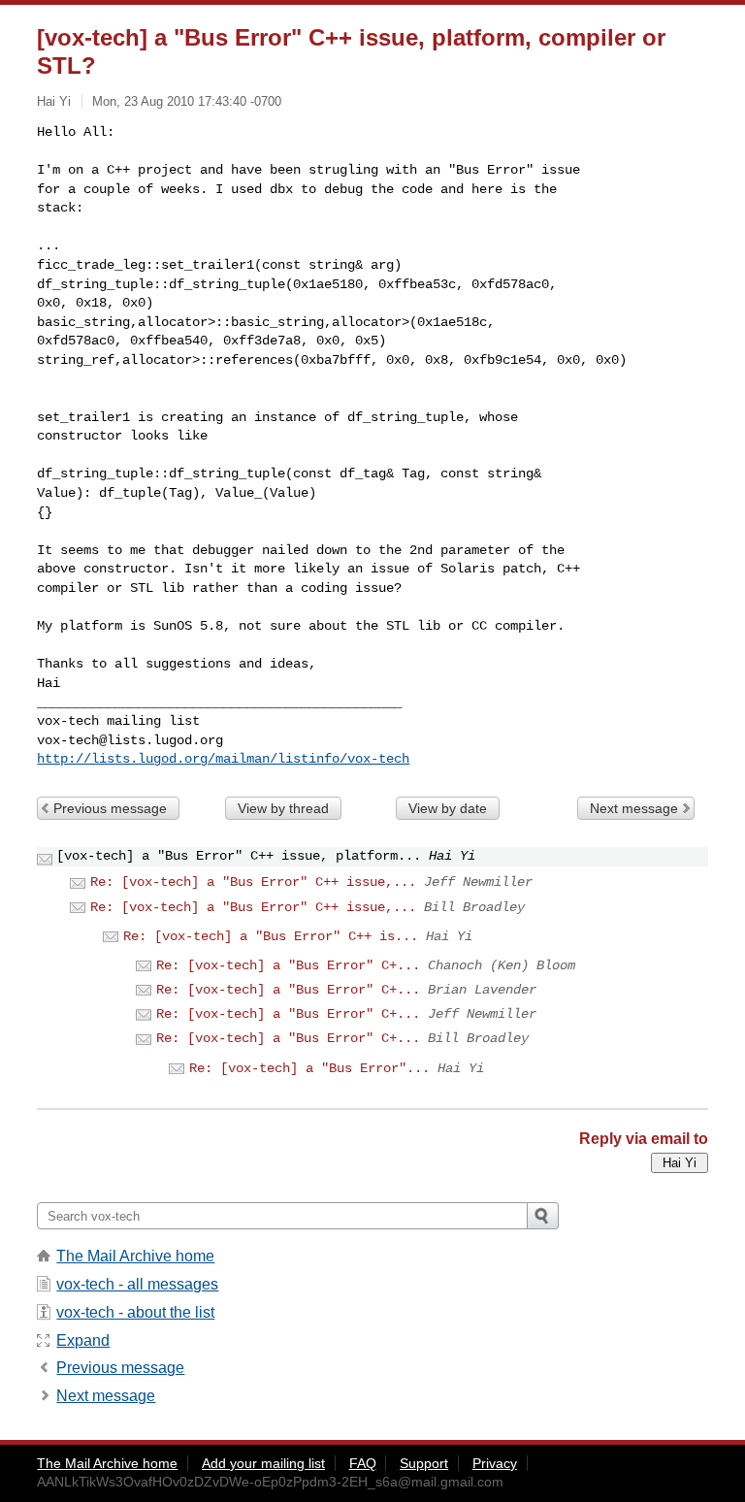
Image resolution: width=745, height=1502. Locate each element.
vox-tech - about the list (135, 1312)
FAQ (362, 1463)
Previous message (110, 808)
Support (424, 1463)
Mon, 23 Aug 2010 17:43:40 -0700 (186, 101)
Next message (634, 808)
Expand (83, 1340)
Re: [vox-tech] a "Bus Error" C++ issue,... (253, 882)
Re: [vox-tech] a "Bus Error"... (309, 1068)
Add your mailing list (263, 1463)
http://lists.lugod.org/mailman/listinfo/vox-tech (223, 759)
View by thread (283, 808)
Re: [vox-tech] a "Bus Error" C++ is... (270, 936)
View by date (447, 808)
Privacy (494, 1463)
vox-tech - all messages (137, 1284)
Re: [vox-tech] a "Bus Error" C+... (288, 965)
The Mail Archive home (135, 1256)
